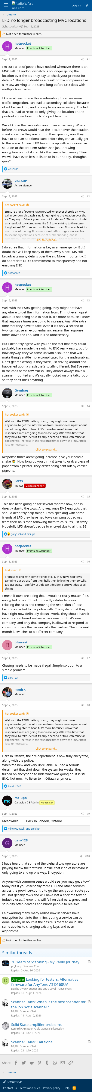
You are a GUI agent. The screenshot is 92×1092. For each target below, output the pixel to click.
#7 (88, 658)
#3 (88, 300)
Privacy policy (51, 1088)
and (23, 534)
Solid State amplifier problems (36, 1024)
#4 (88, 406)
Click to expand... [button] (46, 240)
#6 (88, 561)
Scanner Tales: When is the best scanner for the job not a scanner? (48, 1004)
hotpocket (11, 26)
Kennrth (16, 1028)
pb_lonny (16, 966)
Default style (14, 1082)
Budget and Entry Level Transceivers (50, 989)
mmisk (20, 689)
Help (67, 1088)
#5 (88, 496)
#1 (88, 59)
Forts (19, 481)
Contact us (10, 1088)
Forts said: (11, 570)
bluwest (21, 642)
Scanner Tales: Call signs (31, 1041)
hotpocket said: (15, 205)
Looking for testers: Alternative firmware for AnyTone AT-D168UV (45, 982)
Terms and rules (30, 1088)
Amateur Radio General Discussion (43, 1028)
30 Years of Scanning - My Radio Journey (45, 961)
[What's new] (87, 5)
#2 (88, 196)
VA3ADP (21, 180)
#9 (88, 813)
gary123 (21, 840)
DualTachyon (19, 989)
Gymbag (21, 390)
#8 (88, 705)
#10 (87, 856)
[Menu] (6, 5)
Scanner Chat (32, 966)
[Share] (82, 59)
